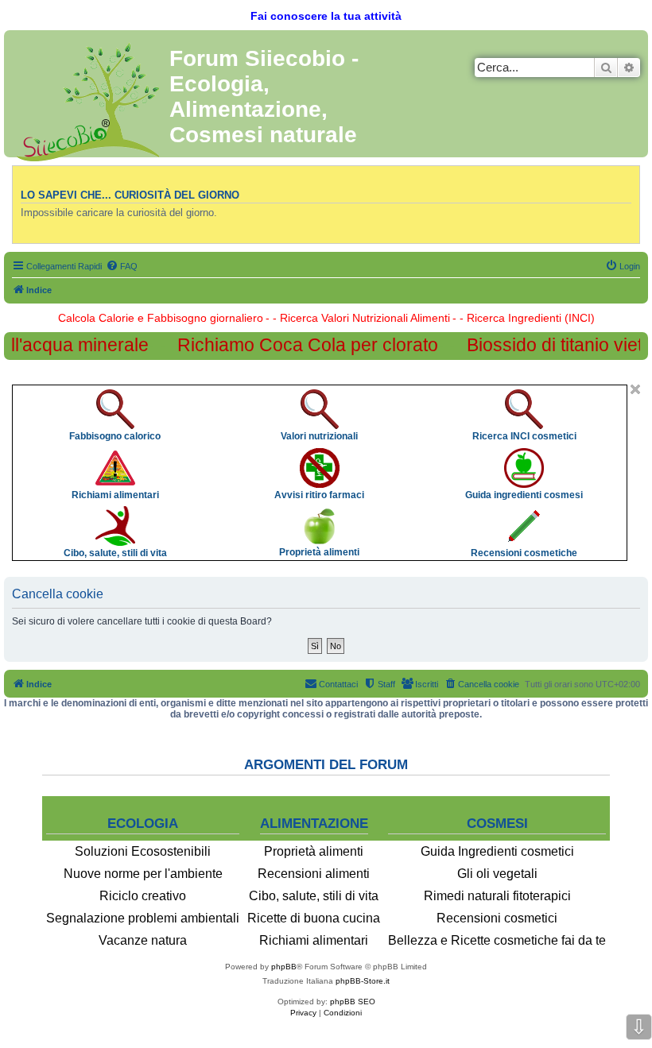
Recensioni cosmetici (497, 918)
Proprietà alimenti (313, 851)
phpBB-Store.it (363, 980)
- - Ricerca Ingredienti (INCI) (523, 317)
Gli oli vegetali (497, 873)
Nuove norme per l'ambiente (143, 873)
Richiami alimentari (313, 940)
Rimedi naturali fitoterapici (497, 896)
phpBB (284, 966)
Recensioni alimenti (314, 873)
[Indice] (88, 99)
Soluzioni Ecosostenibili (143, 851)
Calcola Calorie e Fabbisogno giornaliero (160, 317)
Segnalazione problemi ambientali (142, 918)
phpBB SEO (352, 1001)
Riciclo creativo (142, 896)
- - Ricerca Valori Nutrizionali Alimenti (358, 317)
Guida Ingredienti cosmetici (497, 851)
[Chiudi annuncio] (635, 389)
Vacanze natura (143, 940)
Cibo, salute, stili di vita (313, 896)
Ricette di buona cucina (313, 918)
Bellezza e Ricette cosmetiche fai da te (497, 940)
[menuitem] (122, 266)
